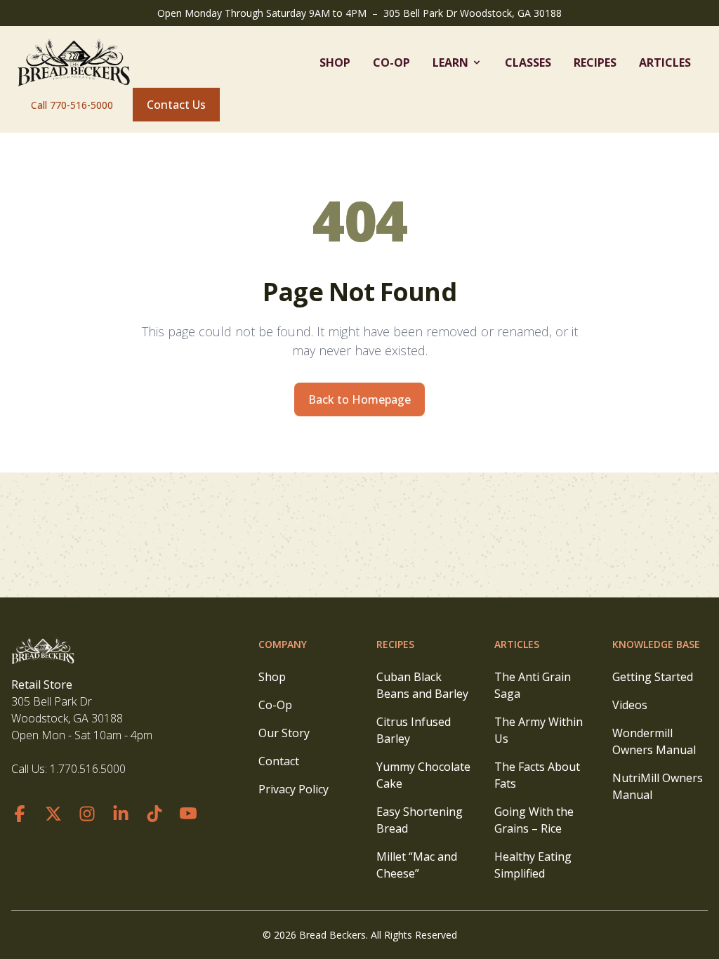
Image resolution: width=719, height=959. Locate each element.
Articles (665, 62)
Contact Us (176, 104)
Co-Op (391, 62)
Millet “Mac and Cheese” (416, 865)
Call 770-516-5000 (72, 105)
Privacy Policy (293, 789)
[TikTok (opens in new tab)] (154, 813)
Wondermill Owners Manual (654, 741)
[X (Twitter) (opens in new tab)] (53, 813)
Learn (450, 62)
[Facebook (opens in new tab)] (19, 813)
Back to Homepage (359, 399)
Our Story (284, 733)
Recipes (595, 62)
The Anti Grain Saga (532, 685)
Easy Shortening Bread (419, 820)
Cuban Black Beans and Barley (422, 685)
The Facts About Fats (537, 775)
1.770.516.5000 (88, 768)
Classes (528, 62)
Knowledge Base (656, 644)
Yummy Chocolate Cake (423, 775)
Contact (278, 761)
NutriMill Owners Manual (657, 786)
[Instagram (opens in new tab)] (87, 813)
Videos (629, 705)
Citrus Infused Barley (413, 730)
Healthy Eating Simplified (533, 865)
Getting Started (652, 676)
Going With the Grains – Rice (534, 820)
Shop (334, 62)
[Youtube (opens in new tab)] (188, 813)
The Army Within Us (538, 730)
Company (282, 644)
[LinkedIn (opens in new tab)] (120, 813)
